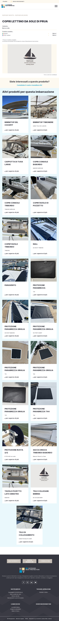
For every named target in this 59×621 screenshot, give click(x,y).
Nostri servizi (15, 589)
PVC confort (7, 35)
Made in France (15, 611)
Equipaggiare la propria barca (15, 592)
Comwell (38, 618)
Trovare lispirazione (43, 589)
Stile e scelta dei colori (15, 594)
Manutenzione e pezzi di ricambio (15, 598)
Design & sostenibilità (15, 609)
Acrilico (6, 33)
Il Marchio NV (15, 604)
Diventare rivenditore (43, 604)
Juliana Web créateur (46, 618)
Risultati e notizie (43, 592)
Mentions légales (20, 618)
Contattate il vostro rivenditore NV (29, 85)
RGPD (26, 618)
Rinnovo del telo (15, 596)
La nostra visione (15, 607)
